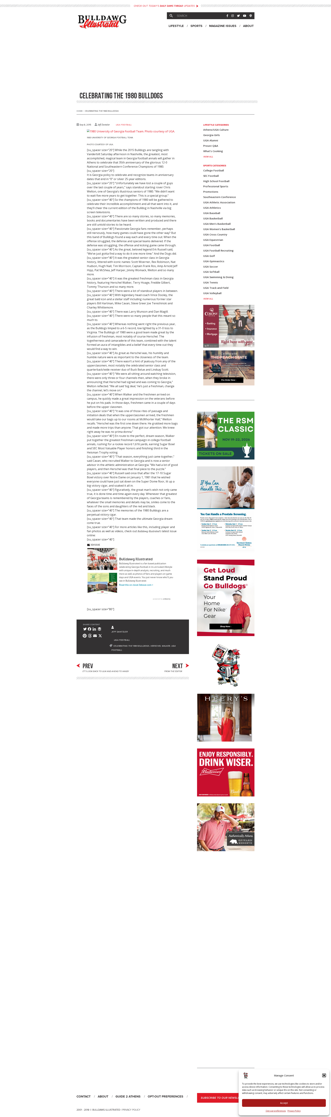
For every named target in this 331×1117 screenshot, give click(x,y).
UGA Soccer (210, 266)
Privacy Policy (294, 1110)
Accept (284, 1103)
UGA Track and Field (215, 287)
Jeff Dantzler (104, 124)
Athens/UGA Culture (216, 129)
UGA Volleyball (212, 293)
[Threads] (89, 636)
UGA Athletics (212, 207)
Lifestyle (176, 26)
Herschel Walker (160, 646)
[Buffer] (99, 629)
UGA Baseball (211, 213)
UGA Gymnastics (213, 261)
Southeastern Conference (219, 197)
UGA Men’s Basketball (217, 223)
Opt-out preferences (276, 1110)
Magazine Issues (222, 26)
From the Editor (173, 671)
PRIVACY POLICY (131, 1109)
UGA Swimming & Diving (218, 277)
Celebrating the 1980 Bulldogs (131, 646)
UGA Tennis (210, 282)
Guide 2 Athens (128, 1096)
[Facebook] (89, 630)
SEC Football (211, 175)
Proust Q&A (210, 145)
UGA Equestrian (213, 239)
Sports (196, 26)
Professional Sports (215, 186)
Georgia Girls (211, 135)
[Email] (95, 636)
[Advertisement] (165, 62)
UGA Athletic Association (219, 202)
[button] (324, 1075)
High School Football (216, 181)
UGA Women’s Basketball (219, 229)
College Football (213, 170)
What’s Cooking (213, 151)
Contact (84, 1096)
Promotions (210, 191)
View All (208, 156)
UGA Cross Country (215, 234)
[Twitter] (85, 630)
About (248, 26)
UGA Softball (211, 271)
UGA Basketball (213, 218)
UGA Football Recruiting (218, 250)
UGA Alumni (210, 140)
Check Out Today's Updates (164, 5)
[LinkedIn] (94, 629)
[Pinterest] (84, 636)
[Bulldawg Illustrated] (102, 26)
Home (80, 111)
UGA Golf (209, 256)
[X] (100, 636)
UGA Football (124, 125)
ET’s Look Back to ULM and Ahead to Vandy (106, 671)
